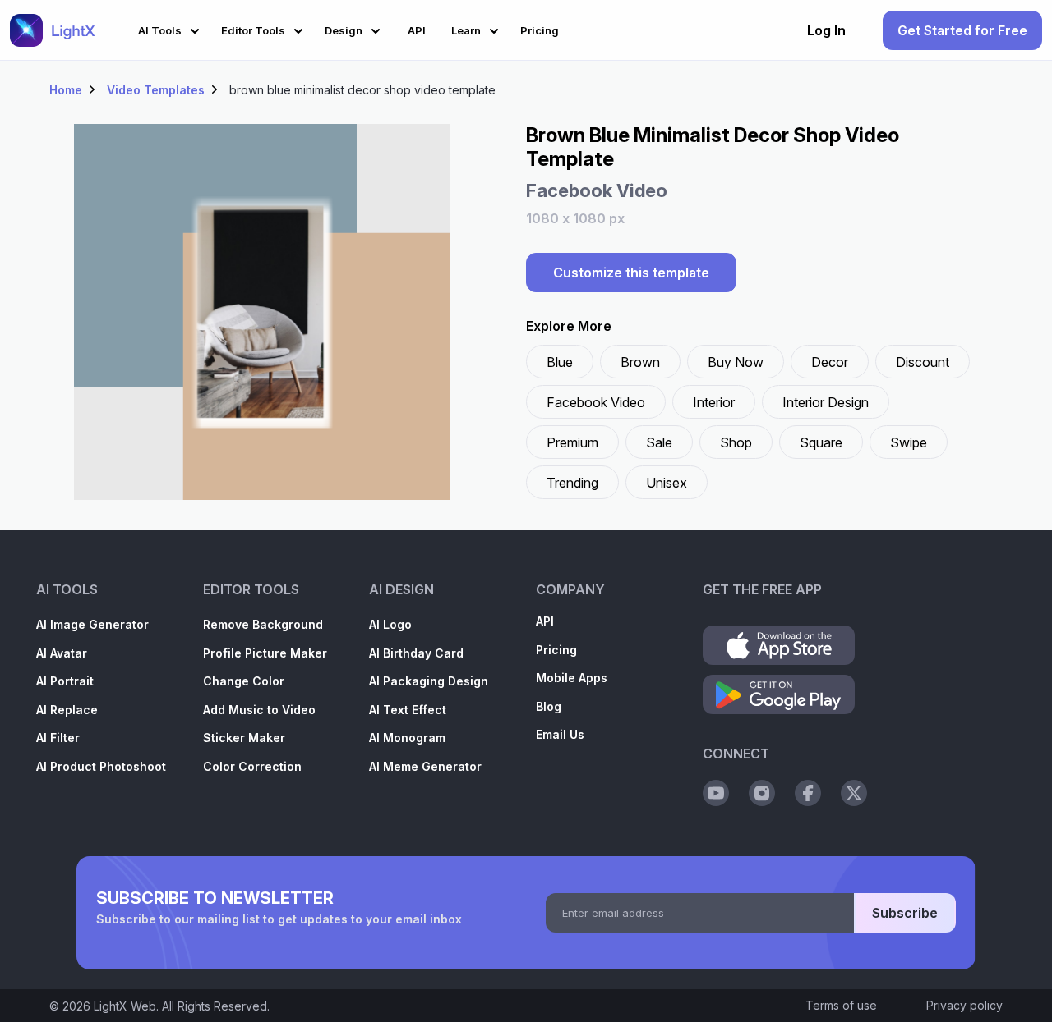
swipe (908, 442)
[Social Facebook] (808, 793)
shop (736, 442)
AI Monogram (407, 738)
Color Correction (252, 766)
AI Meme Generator (425, 766)
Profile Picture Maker (265, 653)
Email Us (560, 734)
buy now (736, 362)
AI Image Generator (92, 624)
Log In (826, 30)
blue (560, 362)
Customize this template (631, 272)
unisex (666, 482)
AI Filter (58, 738)
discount (922, 362)
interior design (825, 402)
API (545, 621)
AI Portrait (65, 681)
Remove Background (263, 624)
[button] (171, 28)
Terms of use (841, 1005)
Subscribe (905, 913)
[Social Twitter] (854, 793)
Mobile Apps (571, 678)
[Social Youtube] (716, 793)
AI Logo (390, 624)
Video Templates (156, 90)
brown (640, 362)
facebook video (596, 402)
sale (659, 442)
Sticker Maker (244, 738)
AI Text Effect (407, 710)
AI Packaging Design (428, 681)
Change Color (243, 681)
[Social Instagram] (762, 793)
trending (572, 482)
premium (572, 442)
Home (65, 90)
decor (829, 362)
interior (714, 402)
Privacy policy (964, 1005)
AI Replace (67, 710)
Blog (548, 706)
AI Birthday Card (416, 653)
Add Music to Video (259, 710)
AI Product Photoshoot (101, 766)
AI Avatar (61, 653)
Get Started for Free (962, 30)
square (821, 442)
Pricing (556, 650)
